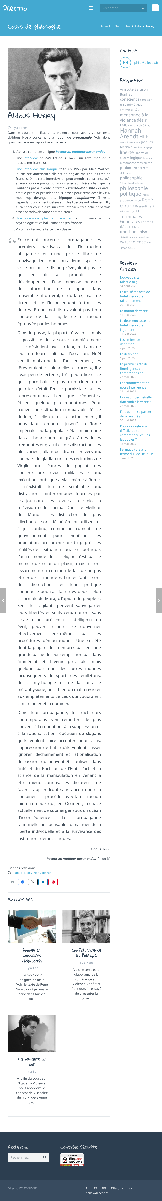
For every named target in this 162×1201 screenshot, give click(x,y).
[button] (91, 8)
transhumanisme (135, 231)
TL (87, 1188)
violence (45, 873)
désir (142, 120)
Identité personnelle (130, 142)
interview (31, 158)
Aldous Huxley (22, 873)
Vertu (124, 242)
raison (137, 200)
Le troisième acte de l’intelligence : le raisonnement (135, 296)
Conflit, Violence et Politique (86, 952)
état (36, 873)
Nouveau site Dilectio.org (129, 279)
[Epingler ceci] (53, 882)
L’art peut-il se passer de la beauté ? (135, 414)
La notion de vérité (134, 311)
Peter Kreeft (140, 168)
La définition (129, 354)
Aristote (127, 89)
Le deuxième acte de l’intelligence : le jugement (135, 325)
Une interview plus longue (37, 169)
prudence (126, 200)
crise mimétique (131, 104)
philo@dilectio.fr (146, 62)
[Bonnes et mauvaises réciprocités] (32, 926)
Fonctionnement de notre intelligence (134, 385)
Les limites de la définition (131, 341)
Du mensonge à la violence (134, 114)
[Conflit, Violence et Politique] (86, 926)
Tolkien (135, 227)
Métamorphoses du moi (136, 163)
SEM (135, 211)
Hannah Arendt (130, 133)
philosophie (131, 178)
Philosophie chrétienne (131, 183)
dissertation (127, 110)
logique (136, 157)
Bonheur (127, 94)
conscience (129, 99)
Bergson (141, 89)
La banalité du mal (32, 1061)
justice (137, 147)
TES (104, 1188)
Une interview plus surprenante (43, 218)
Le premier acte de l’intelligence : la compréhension (134, 368)
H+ (130, 1188)
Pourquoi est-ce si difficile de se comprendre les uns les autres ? (135, 433)
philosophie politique (134, 191)
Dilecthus (117, 1188)
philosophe (125, 173)
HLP (144, 136)
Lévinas (147, 158)
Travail (124, 237)
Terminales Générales (131, 218)
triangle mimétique (139, 237)
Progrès (145, 194)
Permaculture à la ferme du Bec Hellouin (136, 451)
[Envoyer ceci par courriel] (12, 882)
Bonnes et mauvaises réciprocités (32, 955)
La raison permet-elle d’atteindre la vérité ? (136, 399)
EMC (123, 125)
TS (95, 1188)
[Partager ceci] (22, 882)
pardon (125, 167)
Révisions (125, 211)
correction (146, 99)
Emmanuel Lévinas (139, 125)
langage (147, 147)
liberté (127, 152)
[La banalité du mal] (32, 1033)
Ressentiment (144, 206)
